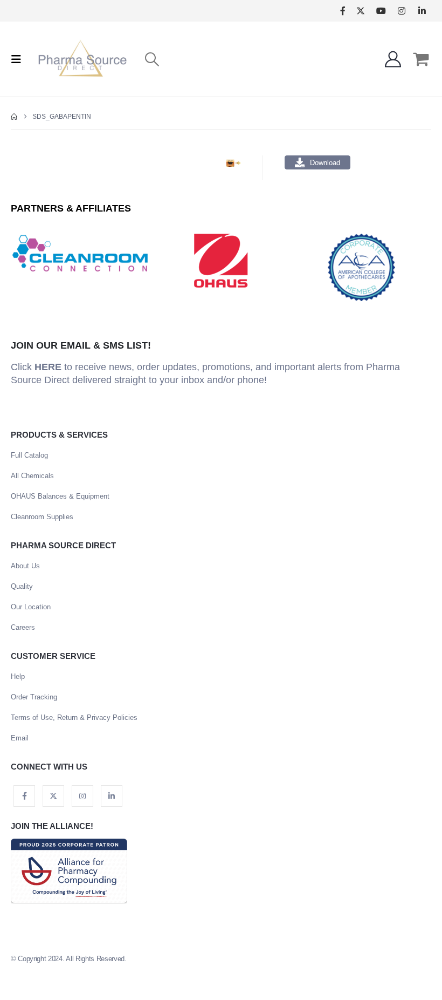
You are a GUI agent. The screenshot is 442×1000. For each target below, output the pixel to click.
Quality (22, 586)
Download (325, 163)
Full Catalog (29, 455)
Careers (23, 627)
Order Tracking (34, 697)
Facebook (24, 796)
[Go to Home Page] (14, 116)
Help (18, 676)
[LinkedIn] (422, 11)
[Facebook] (342, 11)
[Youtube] (381, 11)
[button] (19, 59)
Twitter (53, 796)
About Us (25, 566)
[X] (360, 11)
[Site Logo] (82, 59)
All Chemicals (32, 476)
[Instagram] (401, 11)
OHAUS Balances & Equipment (60, 496)
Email (20, 738)
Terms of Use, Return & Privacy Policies (74, 717)
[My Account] (393, 59)
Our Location (31, 607)
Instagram (82, 796)
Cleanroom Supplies (42, 517)
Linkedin (111, 796)
